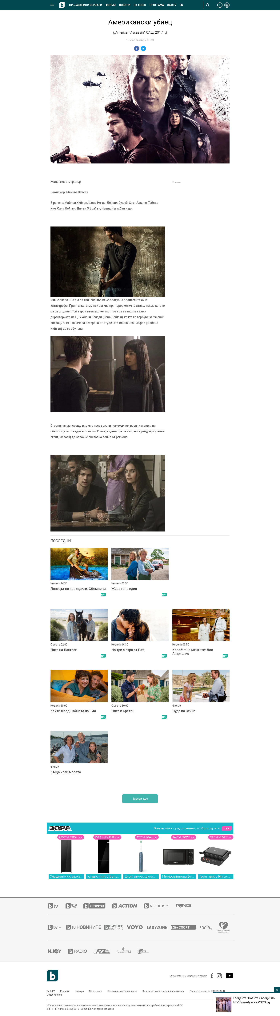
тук (226, 828)
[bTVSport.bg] (185, 927)
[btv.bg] (57, 905)
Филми (111, 4)
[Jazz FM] (105, 951)
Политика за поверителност (122, 991)
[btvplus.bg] (57, 927)
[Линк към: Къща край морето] (79, 760)
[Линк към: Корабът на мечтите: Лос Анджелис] (201, 637)
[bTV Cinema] (97, 905)
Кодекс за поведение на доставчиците (163, 991)
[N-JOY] (58, 951)
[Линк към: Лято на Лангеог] (79, 637)
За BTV (51, 991)
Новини (124, 4)
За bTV (171, 4)
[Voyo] (137, 927)
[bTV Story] (160, 905)
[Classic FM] (127, 951)
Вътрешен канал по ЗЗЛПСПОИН (207, 991)
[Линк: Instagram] (217, 975)
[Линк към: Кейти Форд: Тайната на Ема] (79, 698)
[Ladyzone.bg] (159, 927)
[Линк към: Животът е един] (140, 576)
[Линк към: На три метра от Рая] (140, 637)
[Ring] (187, 906)
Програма (157, 4)
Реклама (65, 991)
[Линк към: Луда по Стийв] (201, 698)
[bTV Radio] (81, 951)
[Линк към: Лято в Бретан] (140, 698)
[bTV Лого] (52, 975)
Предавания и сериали (85, 4)
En (181, 4)
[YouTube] (227, 976)
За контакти (95, 991)
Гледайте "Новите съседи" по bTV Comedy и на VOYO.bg (254, 1000)
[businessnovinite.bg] (115, 927)
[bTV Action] (128, 905)
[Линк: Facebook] (210, 975)
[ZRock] (147, 951)
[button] (220, 111)
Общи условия (54, 994)
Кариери (79, 991)
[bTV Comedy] (74, 905)
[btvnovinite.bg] (85, 927)
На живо (140, 4)
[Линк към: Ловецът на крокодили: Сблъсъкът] (79, 576)
